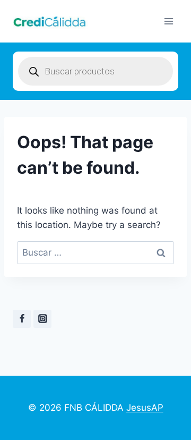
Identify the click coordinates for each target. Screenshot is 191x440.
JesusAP (144, 407)
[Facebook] (22, 319)
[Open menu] (168, 21)
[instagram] (42, 319)
